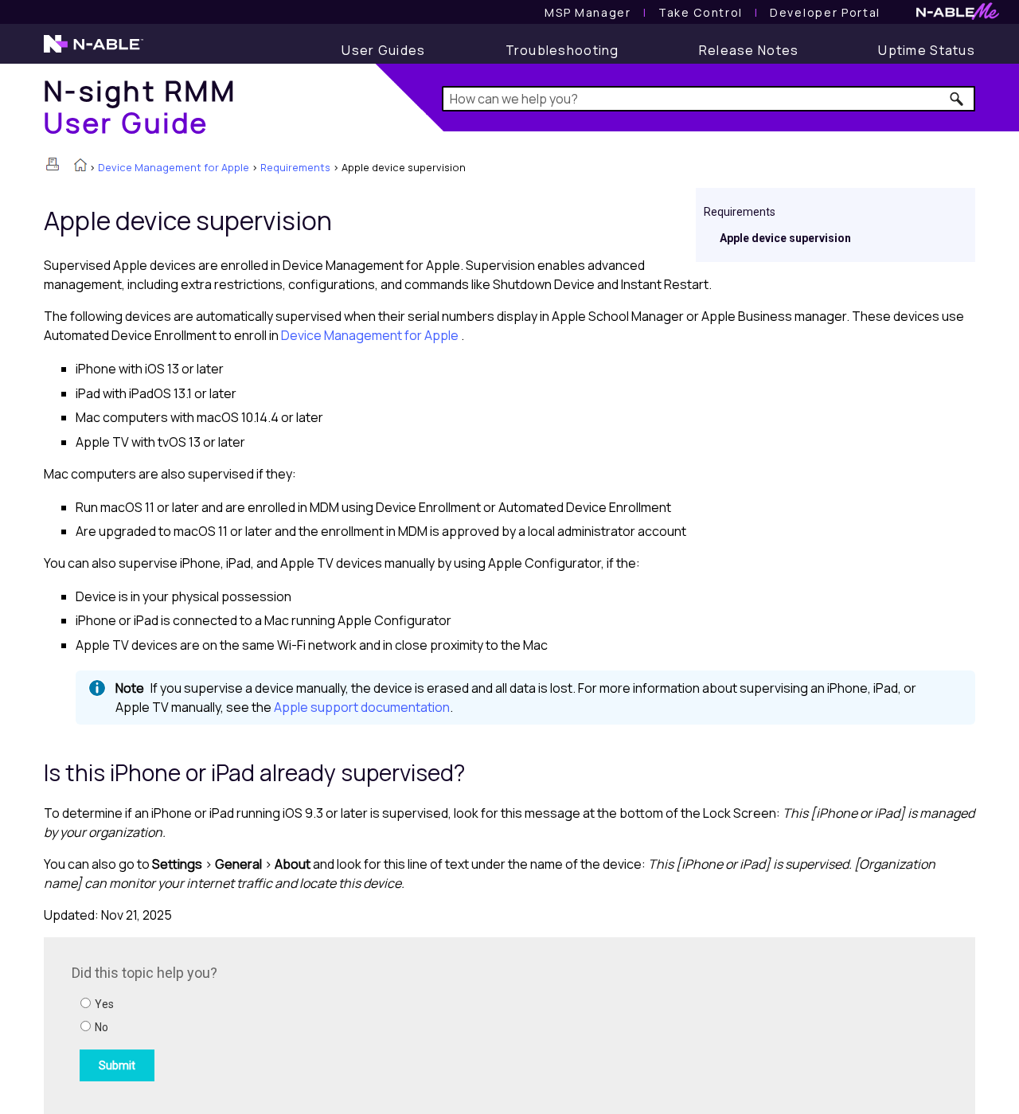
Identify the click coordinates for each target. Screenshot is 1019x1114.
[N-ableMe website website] (957, 15)
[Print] (52, 164)
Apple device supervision (785, 238)
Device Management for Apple (173, 167)
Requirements (295, 167)
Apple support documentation (362, 707)
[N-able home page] (93, 51)
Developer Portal (825, 12)
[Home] (80, 166)
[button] (957, 98)
